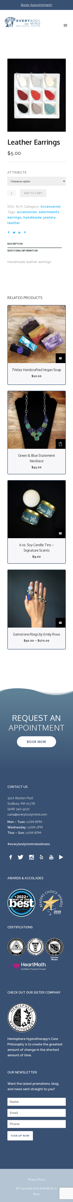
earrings (14, 217)
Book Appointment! (36, 5)
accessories (27, 212)
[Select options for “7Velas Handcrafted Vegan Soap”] (60, 358)
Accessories (50, 206)
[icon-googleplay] (61, 857)
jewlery (49, 217)
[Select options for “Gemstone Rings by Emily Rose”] (60, 623)
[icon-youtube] (52, 857)
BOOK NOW (36, 742)
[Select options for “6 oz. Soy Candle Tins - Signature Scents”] (60, 533)
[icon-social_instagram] (32, 857)
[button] (60, 444)
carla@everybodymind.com (27, 814)
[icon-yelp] (42, 857)
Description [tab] (15, 243)
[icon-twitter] (21, 857)
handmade (32, 217)
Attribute (17, 172)
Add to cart (33, 193)
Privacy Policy (36, 1179)
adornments (49, 212)
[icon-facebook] (11, 857)
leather (13, 223)
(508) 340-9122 (18, 809)
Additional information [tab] (22, 250)
